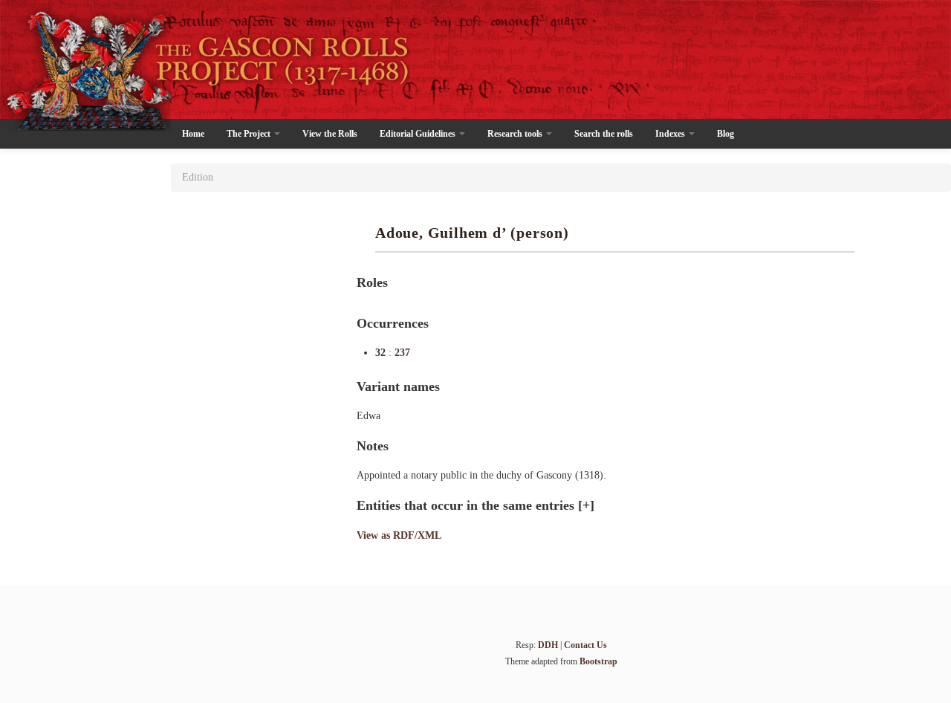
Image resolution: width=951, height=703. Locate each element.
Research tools (516, 133)
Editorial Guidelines (419, 133)
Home (193, 133)
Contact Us (585, 645)
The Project (250, 133)
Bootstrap (598, 661)
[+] (586, 505)
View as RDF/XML (399, 535)
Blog (725, 133)
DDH (548, 645)
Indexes (671, 133)
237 (402, 352)
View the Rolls (329, 133)
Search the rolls (603, 133)
